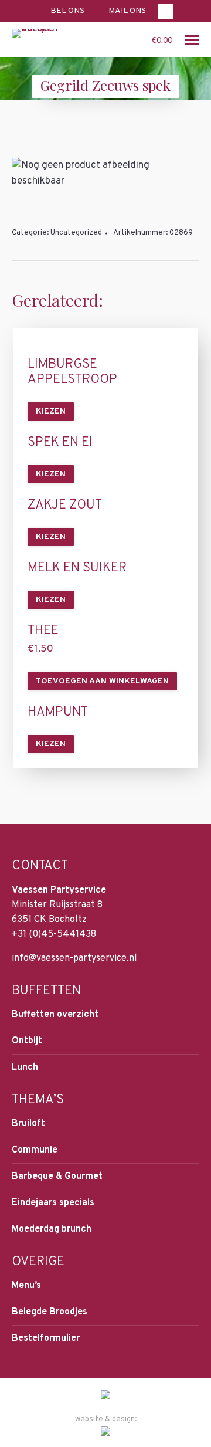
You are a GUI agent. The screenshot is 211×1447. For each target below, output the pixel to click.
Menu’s (26, 1286)
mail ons (127, 11)
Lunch (25, 1067)
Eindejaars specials (53, 1203)
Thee (43, 631)
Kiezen (51, 411)
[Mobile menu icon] (191, 40)
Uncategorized (76, 233)
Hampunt (58, 712)
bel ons (67, 11)
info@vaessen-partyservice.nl (74, 958)
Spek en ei (60, 442)
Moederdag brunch (51, 1229)
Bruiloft (28, 1124)
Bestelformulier (46, 1338)
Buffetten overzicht (55, 1015)
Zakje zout (65, 505)
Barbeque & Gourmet (57, 1176)
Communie (34, 1150)
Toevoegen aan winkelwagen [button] (102, 681)
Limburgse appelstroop (72, 372)
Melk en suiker (77, 568)
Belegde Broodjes (49, 1312)
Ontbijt (27, 1041)
